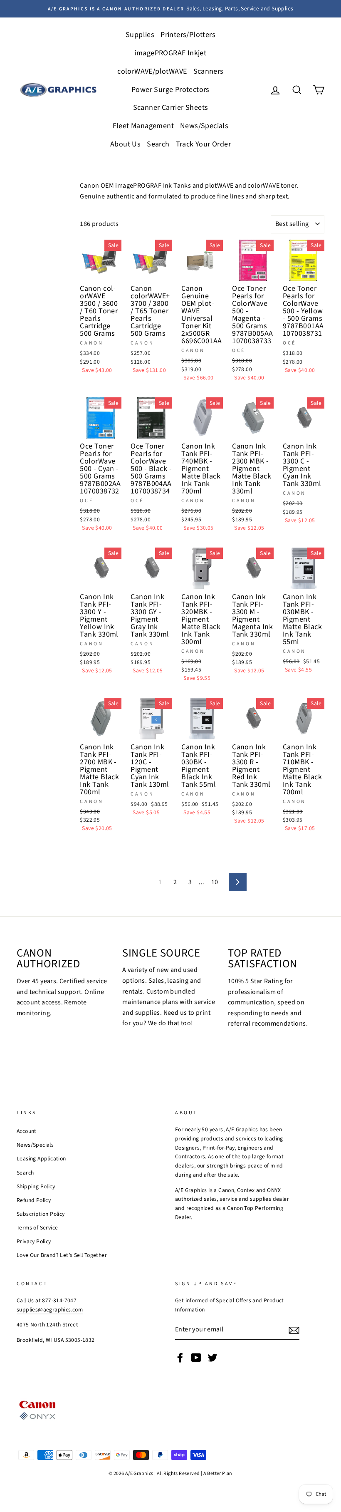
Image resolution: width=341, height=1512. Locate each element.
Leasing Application (41, 1159)
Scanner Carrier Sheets (170, 107)
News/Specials (204, 126)
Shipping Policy (36, 1186)
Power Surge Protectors (170, 89)
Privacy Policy (34, 1241)
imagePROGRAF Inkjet (171, 53)
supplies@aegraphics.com (50, 1310)
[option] (170, 8)
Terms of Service (37, 1228)
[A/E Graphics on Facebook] (180, 1358)
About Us (125, 144)
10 (214, 882)
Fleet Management (143, 126)
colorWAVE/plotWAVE (152, 71)
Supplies (140, 35)
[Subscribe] (294, 1330)
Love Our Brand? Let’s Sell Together (62, 1255)
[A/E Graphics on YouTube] (196, 1358)
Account (27, 1131)
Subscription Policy (41, 1214)
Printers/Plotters (188, 35)
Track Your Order (203, 144)
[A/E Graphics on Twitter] (212, 1358)
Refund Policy (34, 1200)
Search (158, 144)
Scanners (208, 71)
